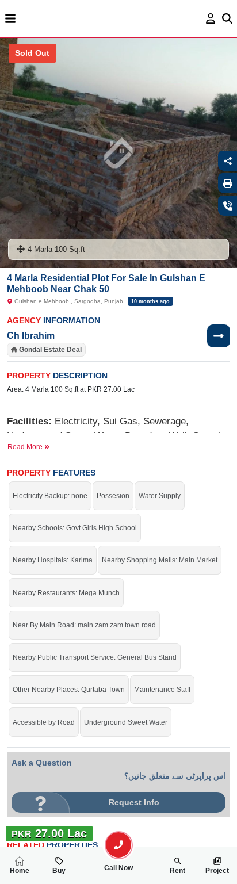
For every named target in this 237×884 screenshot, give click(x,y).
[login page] (211, 18)
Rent (177, 871)
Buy (59, 871)
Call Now (118, 868)
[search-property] (118, 845)
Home (19, 871)
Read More (25, 447)
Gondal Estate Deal (50, 350)
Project (217, 871)
